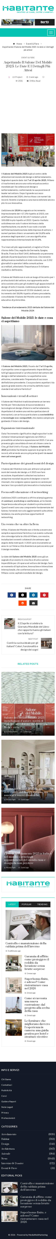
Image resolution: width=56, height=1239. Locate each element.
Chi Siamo (6, 1079)
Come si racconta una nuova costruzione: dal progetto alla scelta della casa (37, 1005)
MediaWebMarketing (38, 1235)
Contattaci (6, 1085)
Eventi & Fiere (28, 58)
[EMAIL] (33, 602)
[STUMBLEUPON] (22, 603)
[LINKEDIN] (33, 595)
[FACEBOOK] (12, 595)
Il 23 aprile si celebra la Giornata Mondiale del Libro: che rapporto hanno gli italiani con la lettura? (34, 626)
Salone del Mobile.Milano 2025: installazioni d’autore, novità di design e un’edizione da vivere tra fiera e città (25, 722)
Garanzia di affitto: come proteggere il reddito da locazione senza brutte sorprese (37, 963)
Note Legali (7, 1107)
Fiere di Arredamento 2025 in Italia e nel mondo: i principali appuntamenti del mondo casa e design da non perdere (28, 858)
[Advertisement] (28, 108)
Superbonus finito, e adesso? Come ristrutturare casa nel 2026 (36, 983)
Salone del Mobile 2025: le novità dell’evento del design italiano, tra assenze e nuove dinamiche (26, 792)
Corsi (4, 1096)
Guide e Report (8, 1101)
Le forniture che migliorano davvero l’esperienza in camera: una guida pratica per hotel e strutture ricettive (37, 1029)
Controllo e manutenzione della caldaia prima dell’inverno (26, 945)
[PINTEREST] (44, 595)
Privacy (5, 1112)
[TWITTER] (22, 595)
